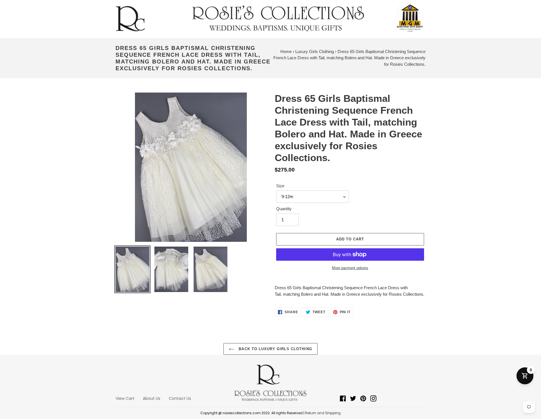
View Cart (125, 398)
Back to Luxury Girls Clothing (274, 349)
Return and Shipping (323, 413)
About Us (151, 398)
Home (286, 51)
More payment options (350, 268)
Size (280, 185)
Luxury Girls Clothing (314, 51)
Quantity (284, 208)
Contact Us (180, 398)
